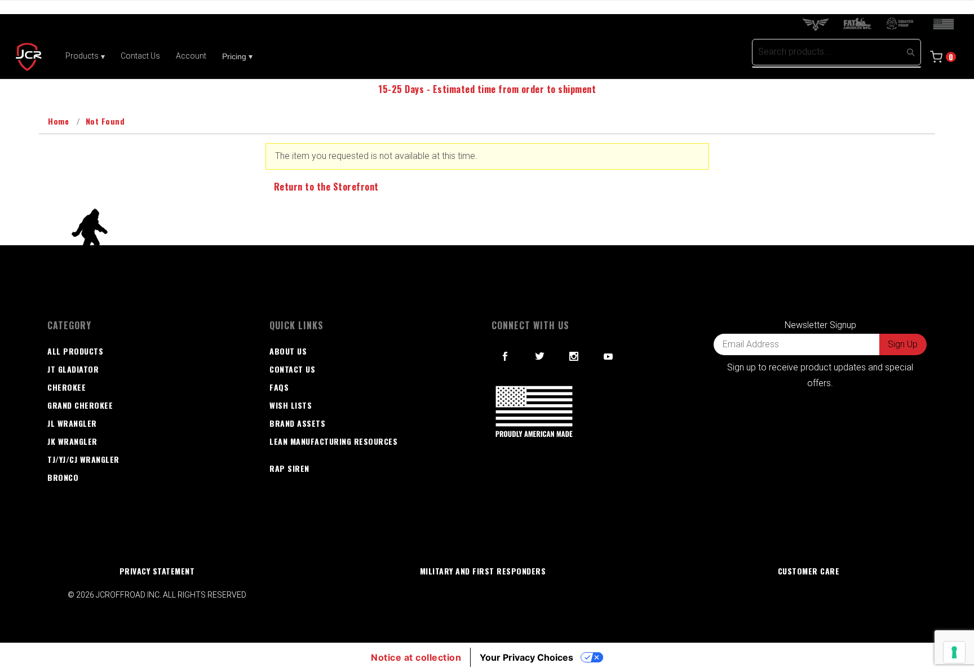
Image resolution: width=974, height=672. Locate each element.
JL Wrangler (72, 423)
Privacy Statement (157, 571)
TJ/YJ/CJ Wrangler (83, 459)
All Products (75, 351)
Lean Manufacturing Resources (333, 441)
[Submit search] (910, 52)
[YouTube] (609, 356)
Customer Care (809, 571)
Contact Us (292, 369)
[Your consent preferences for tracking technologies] (954, 652)
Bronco (62, 477)
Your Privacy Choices (526, 657)
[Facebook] (505, 356)
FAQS (279, 387)
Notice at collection (416, 657)
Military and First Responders (483, 571)
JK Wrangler (72, 441)
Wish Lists (290, 405)
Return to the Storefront (326, 186)
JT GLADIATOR (73, 369)
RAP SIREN (289, 468)
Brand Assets (297, 423)
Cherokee (66, 387)
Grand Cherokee (80, 405)
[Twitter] (540, 356)
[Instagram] (574, 356)
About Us (288, 351)
